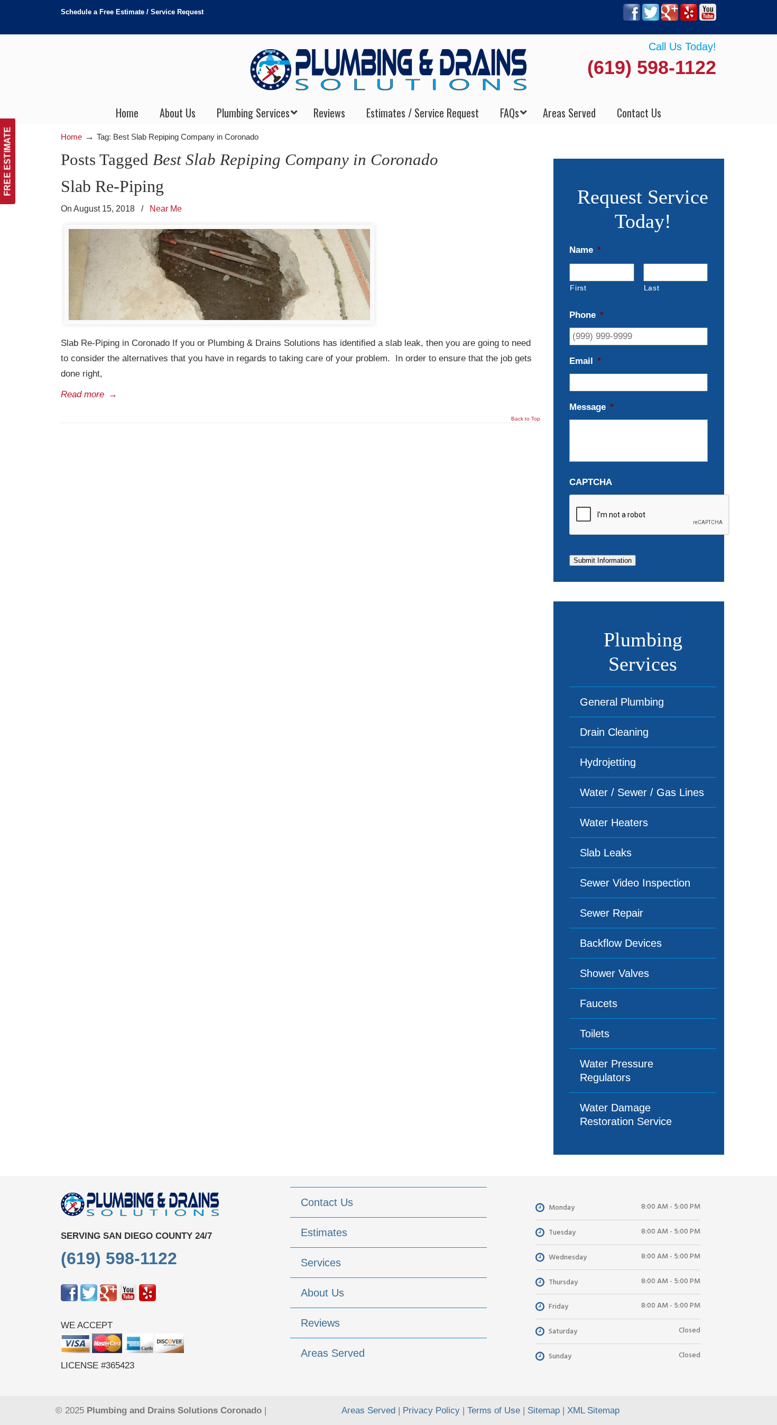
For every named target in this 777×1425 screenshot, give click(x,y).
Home (71, 136)
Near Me (166, 208)
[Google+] (669, 18)
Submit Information (603, 560)
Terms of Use (493, 1410)
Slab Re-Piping (112, 186)
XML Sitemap (593, 1410)
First (578, 288)
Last (652, 288)
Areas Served (368, 1410)
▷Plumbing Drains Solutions (389, 69)
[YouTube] (707, 18)
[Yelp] (688, 18)
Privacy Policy (431, 1410)
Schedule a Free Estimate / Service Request (132, 12)
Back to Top (525, 419)
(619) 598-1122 (651, 67)
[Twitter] (650, 18)
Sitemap (544, 1410)
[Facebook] (631, 18)
